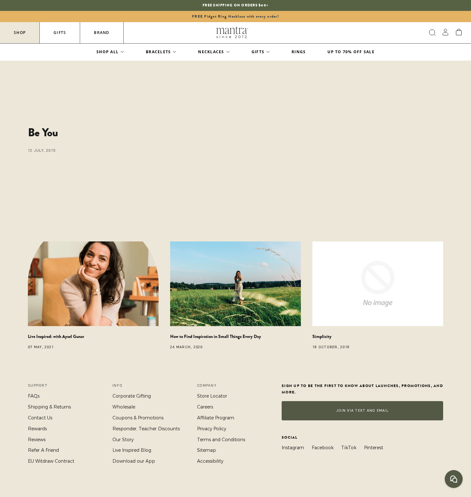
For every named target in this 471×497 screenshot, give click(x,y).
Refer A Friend (43, 450)
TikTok (348, 448)
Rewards (37, 429)
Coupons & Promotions (137, 418)
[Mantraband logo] (232, 33)
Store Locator (212, 396)
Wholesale (123, 407)
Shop (20, 32)
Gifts (60, 32)
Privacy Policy (211, 429)
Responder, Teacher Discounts (146, 429)
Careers (205, 407)
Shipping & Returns (49, 407)
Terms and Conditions (221, 439)
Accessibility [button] (210, 461)
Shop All (107, 52)
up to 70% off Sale (351, 52)
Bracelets (158, 52)
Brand (101, 32)
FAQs (33, 396)
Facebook (323, 448)
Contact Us (40, 418)
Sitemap (206, 450)
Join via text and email (362, 410)
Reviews (36, 439)
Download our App (133, 461)
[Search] (431, 33)
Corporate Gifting (131, 396)
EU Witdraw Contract (51, 461)
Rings (299, 52)
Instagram (293, 448)
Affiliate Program (215, 418)
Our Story (123, 439)
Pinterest (373, 448)
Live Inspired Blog (131, 450)
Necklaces (211, 52)
